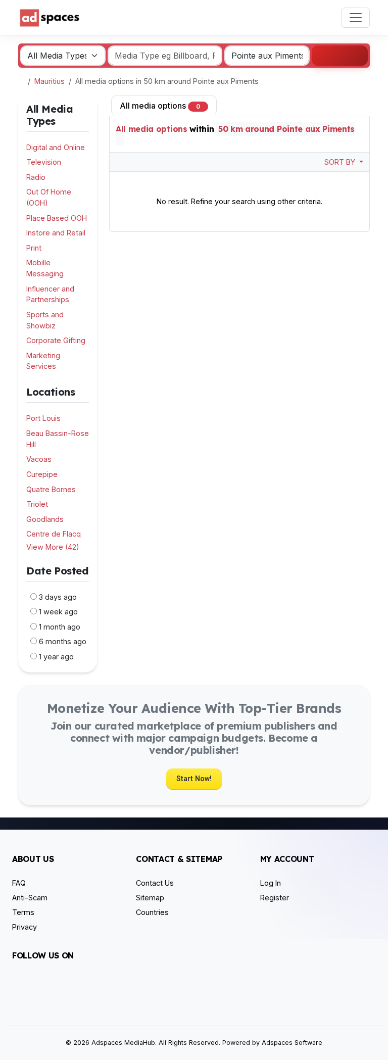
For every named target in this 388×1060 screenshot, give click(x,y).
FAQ (19, 883)
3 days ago (58, 597)
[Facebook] (18, 983)
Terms (23, 912)
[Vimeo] (121, 983)
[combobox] (267, 55)
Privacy (24, 927)
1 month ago (59, 626)
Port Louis (43, 418)
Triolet (37, 504)
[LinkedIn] (62, 983)
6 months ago (62, 641)
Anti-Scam (29, 897)
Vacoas (39, 459)
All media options (160, 106)
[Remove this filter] (85, 392)
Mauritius (49, 81)
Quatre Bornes (51, 489)
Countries (152, 912)
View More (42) (52, 547)
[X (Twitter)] (33, 983)
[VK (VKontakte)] (18, 999)
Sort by (340, 162)
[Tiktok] (91, 983)
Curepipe (42, 474)
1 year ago (56, 656)
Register (274, 897)
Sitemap (150, 897)
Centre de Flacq (53, 533)
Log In (270, 883)
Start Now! (194, 779)
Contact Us (155, 883)
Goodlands (45, 519)
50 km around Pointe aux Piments (286, 129)
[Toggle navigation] (356, 18)
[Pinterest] (77, 983)
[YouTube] (106, 983)
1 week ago (58, 611)
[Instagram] (47, 983)
